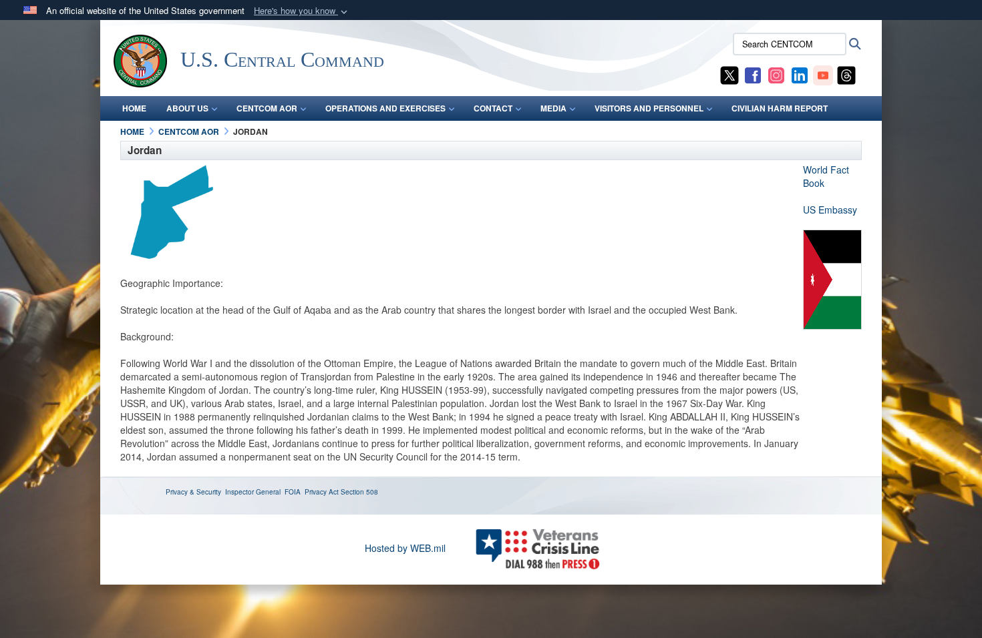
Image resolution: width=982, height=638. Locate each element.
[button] (302, 11)
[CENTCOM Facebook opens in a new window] (753, 74)
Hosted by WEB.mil (405, 548)
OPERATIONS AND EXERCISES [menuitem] (385, 108)
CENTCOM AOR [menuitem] (266, 108)
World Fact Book (826, 176)
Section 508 (359, 492)
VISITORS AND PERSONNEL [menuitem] (649, 108)
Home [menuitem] (134, 108)
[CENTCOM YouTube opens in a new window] (823, 74)
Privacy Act (322, 492)
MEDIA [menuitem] (553, 108)
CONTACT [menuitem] (493, 108)
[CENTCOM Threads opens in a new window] (846, 74)
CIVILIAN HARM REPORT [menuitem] (779, 108)
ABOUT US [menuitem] (187, 108)
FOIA (293, 492)
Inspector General (253, 492)
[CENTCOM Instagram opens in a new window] (776, 74)
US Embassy (830, 209)
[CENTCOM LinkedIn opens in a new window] (799, 74)
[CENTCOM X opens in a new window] (729, 74)
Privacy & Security (193, 492)
